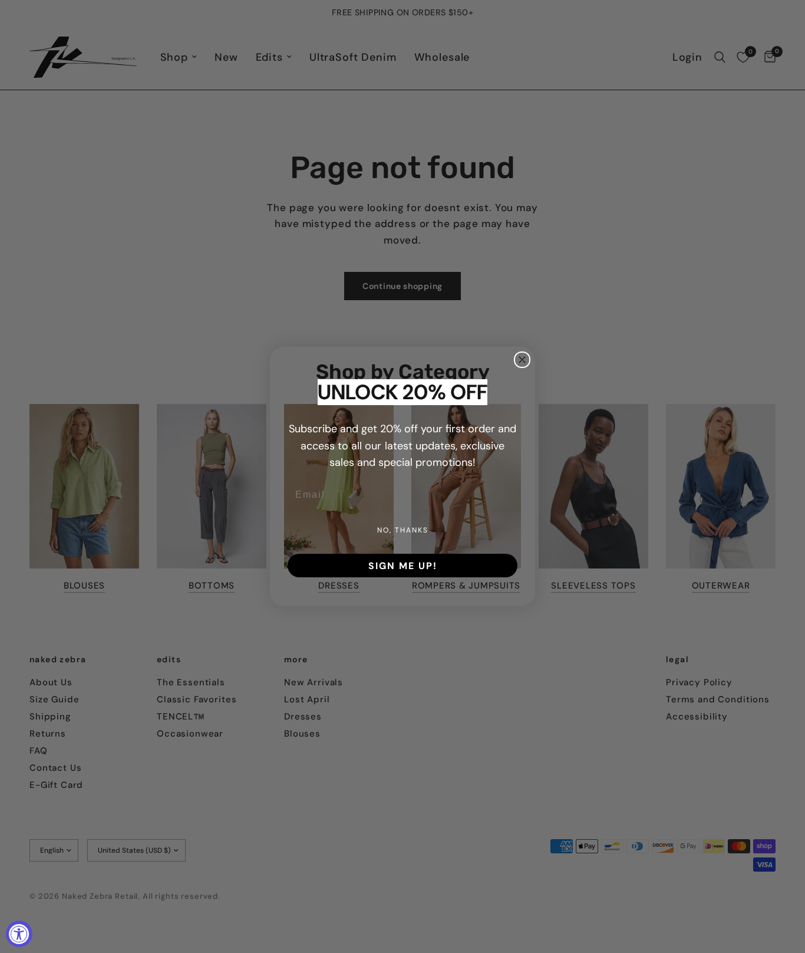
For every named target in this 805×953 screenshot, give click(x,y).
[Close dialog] (522, 360)
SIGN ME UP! (402, 565)
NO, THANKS (402, 529)
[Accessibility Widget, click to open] (19, 934)
